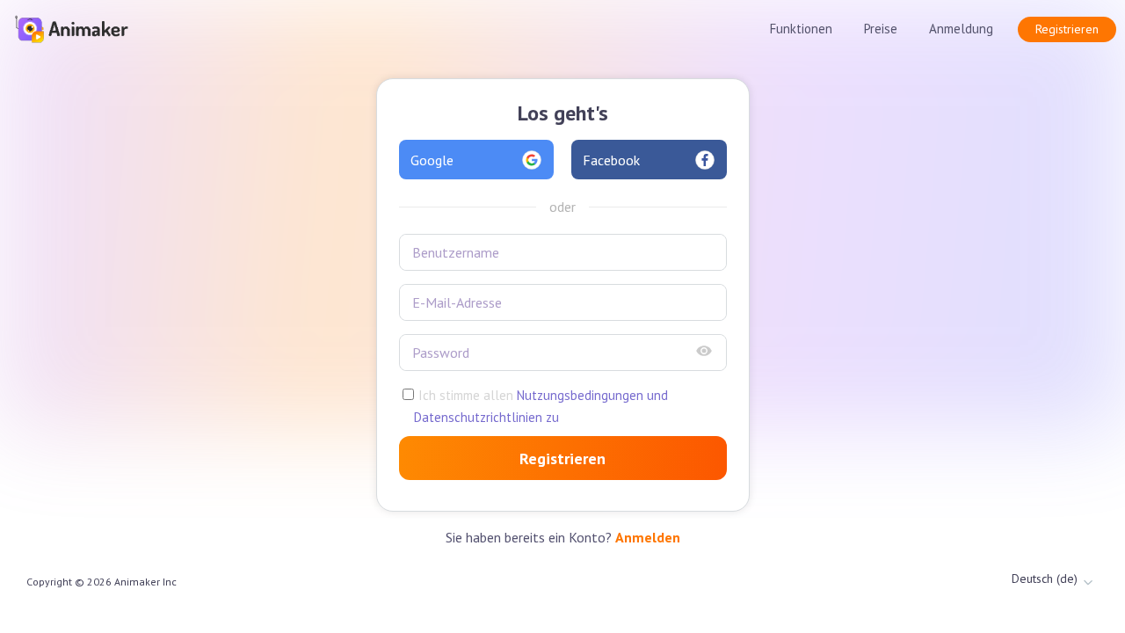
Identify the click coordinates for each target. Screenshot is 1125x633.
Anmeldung (961, 28)
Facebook (611, 160)
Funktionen (801, 28)
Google (432, 160)
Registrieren (1067, 29)
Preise (880, 28)
